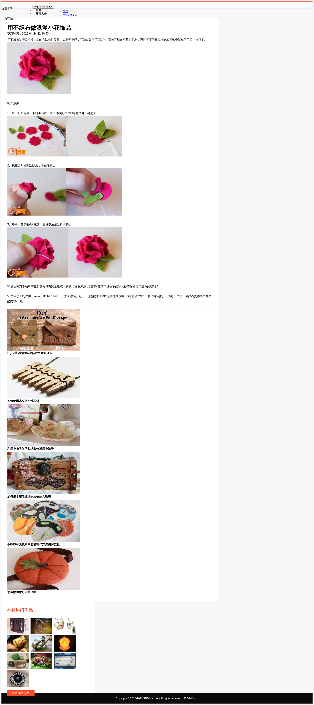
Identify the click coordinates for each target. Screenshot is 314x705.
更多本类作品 (20, 692)
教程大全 (41, 13)
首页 (65, 11)
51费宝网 (7, 8)
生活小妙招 (70, 15)
